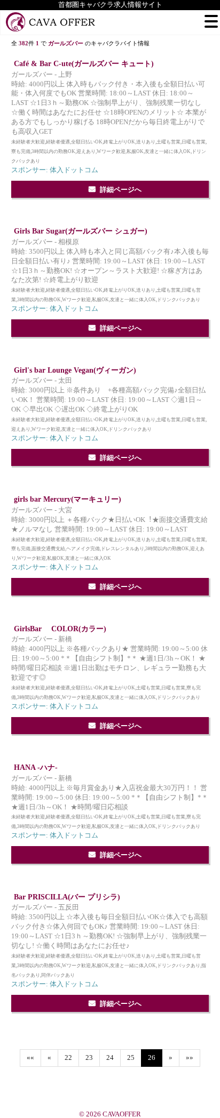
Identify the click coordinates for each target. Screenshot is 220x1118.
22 (68, 1057)
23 (89, 1057)
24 (110, 1057)
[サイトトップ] (51, 22)
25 (131, 1057)
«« (30, 1057)
